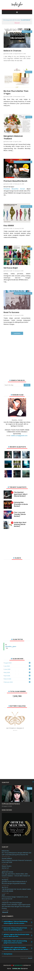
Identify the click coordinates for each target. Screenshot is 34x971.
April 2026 (17, 676)
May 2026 (17, 672)
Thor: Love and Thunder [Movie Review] (20, 514)
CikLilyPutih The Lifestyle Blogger (12, 903)
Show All (5, 912)
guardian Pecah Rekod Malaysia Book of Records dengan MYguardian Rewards (14, 882)
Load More (17, 333)
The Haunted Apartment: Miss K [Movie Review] (20, 494)
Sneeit (30, 958)
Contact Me (16, 968)
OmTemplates (18, 965)
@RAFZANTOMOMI (7, 872)
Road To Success (11, 312)
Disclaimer (24, 968)
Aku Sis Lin (5, 887)
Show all (17, 23)
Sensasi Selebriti (7, 858)
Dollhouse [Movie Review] (11, 804)
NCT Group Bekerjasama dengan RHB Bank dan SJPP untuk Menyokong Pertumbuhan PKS (16, 854)
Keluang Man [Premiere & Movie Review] (21, 504)
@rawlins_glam (10, 646)
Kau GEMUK (9, 225)
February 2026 (17, 682)
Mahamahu (5, 851)
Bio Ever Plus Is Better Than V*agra (16, 92)
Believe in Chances (12, 50)
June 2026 (17, 669)
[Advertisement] (17, 355)
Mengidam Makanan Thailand (13, 137)
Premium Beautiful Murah (15, 181)
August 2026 (17, 663)
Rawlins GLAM (8, 53)
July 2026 (17, 666)
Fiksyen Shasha (6, 866)
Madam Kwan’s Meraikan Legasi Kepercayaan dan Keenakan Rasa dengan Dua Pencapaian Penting (16, 906)
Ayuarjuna (5, 880)
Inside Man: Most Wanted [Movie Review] (20, 524)
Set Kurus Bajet (11, 268)
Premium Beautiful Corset (14, 189)
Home (9, 968)
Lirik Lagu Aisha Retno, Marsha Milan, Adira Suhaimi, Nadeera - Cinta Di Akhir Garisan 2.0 (16, 875)
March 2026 (17, 679)
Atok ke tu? (5, 868)
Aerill (3, 895)
